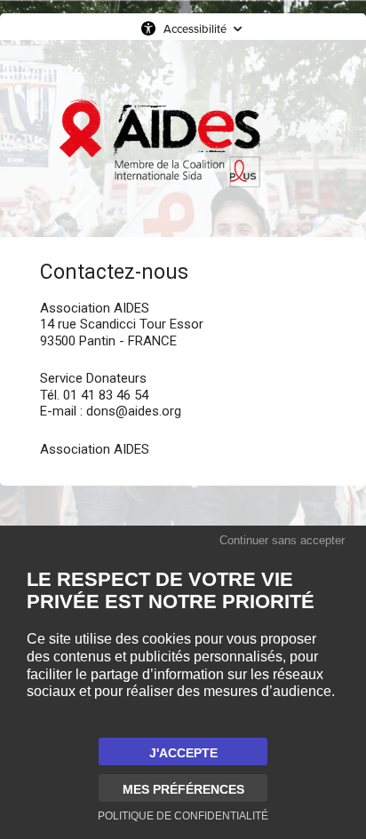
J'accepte (183, 753)
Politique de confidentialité (183, 816)
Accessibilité (195, 28)
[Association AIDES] (160, 143)
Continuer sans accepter (282, 540)
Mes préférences (183, 789)
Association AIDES (94, 449)
